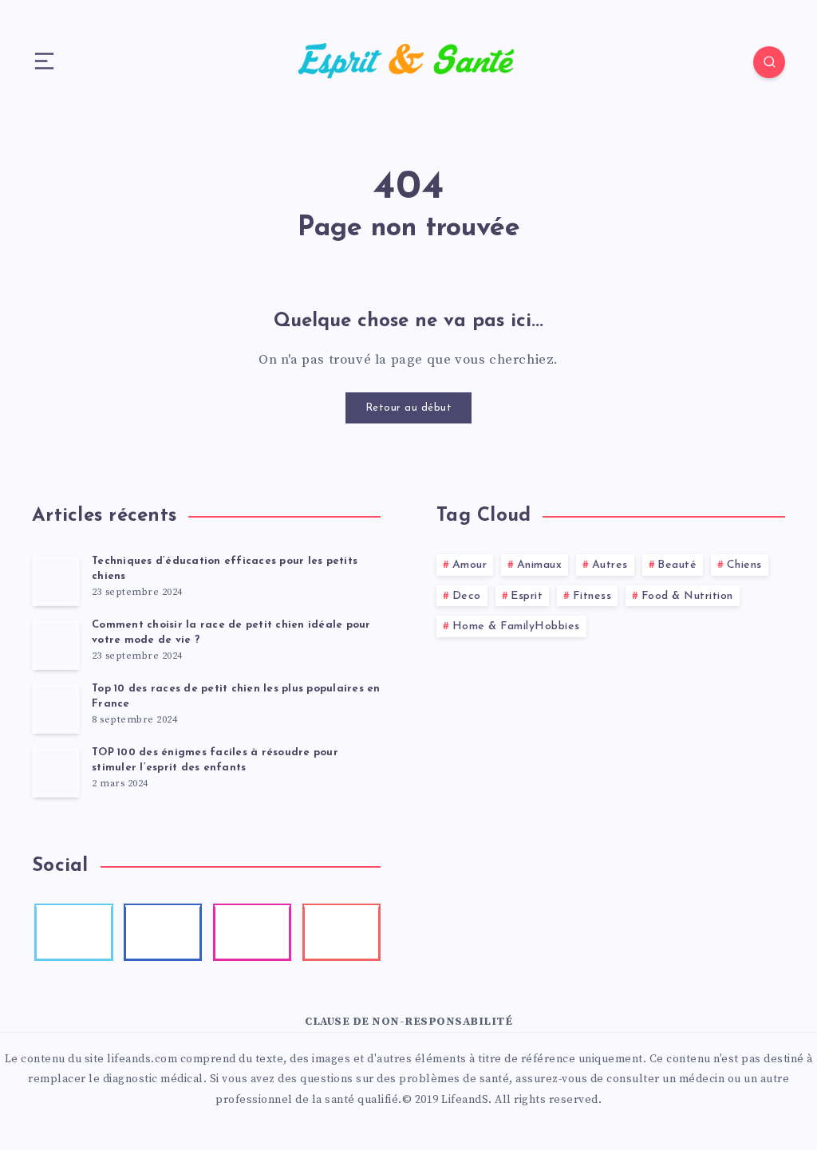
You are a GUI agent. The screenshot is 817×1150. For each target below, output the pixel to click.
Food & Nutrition (687, 596)
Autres (610, 565)
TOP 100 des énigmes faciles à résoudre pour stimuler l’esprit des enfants (215, 760)
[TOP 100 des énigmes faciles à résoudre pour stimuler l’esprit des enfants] (56, 772)
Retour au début (408, 408)
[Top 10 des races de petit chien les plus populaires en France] (56, 708)
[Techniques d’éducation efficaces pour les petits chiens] (56, 580)
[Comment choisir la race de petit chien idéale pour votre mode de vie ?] (56, 644)
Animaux (539, 565)
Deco (466, 596)
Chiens (744, 565)
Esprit (527, 596)
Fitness (592, 596)
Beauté (677, 565)
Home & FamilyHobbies (516, 626)
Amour (469, 565)
